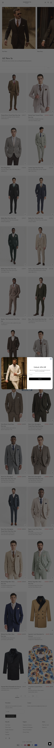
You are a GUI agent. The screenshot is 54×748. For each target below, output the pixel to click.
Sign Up (39, 378)
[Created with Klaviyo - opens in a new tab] (27, 390)
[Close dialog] (51, 359)
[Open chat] (49, 743)
